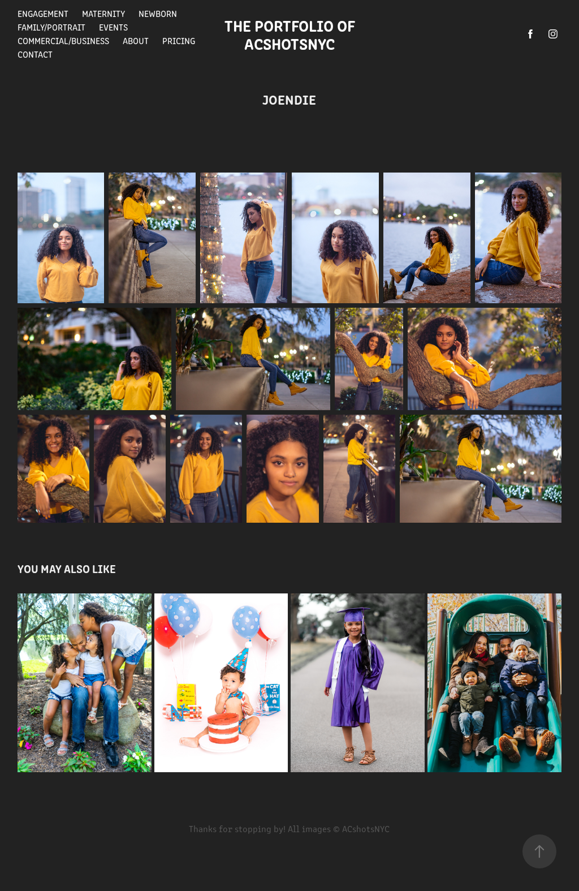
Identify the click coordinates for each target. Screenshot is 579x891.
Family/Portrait (51, 27)
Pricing (178, 40)
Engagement (43, 13)
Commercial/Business (63, 40)
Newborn (158, 13)
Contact (35, 54)
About (136, 40)
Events (113, 27)
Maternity (103, 13)
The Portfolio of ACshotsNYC (293, 34)
